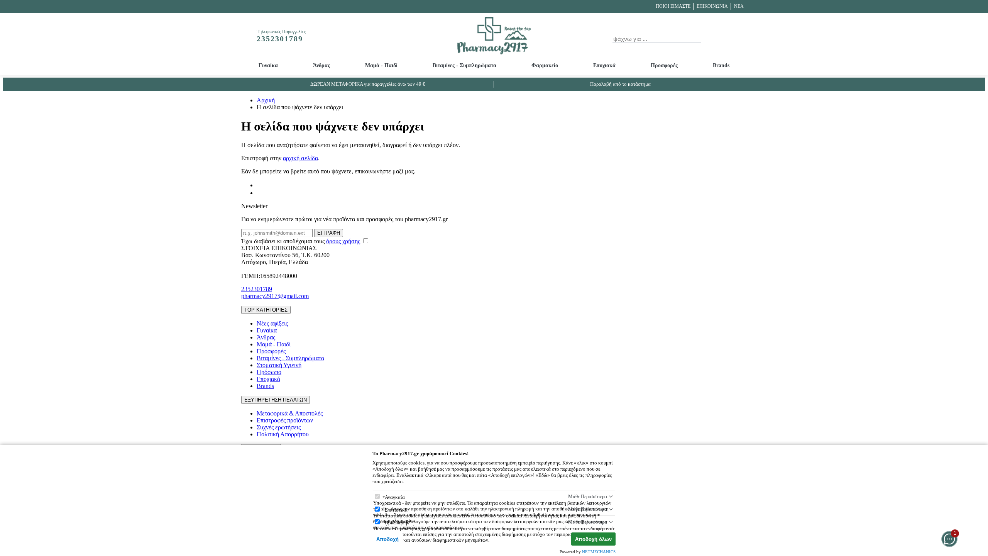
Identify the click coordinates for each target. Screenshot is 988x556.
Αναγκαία (395, 497)
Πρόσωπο (269, 372)
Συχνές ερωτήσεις (279, 427)
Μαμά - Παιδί (381, 65)
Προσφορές (664, 65)
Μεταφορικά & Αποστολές (290, 413)
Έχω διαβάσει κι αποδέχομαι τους (300, 241)
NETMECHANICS (599, 551)
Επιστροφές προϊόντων (285, 420)
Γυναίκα (268, 65)
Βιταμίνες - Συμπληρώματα (464, 65)
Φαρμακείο (544, 65)
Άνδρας (321, 65)
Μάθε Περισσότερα (587, 496)
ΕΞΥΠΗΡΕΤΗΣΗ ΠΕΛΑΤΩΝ (275, 400)
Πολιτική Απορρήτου (283, 434)
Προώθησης (397, 522)
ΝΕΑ (739, 6)
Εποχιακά (604, 65)
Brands (721, 65)
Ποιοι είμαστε (673, 6)
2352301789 (256, 289)
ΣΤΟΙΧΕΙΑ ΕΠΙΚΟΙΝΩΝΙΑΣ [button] (278, 248)
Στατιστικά (396, 510)
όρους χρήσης (343, 241)
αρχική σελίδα (300, 158)
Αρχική (266, 100)
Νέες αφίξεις (272, 323)
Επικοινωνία (712, 6)
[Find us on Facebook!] (260, 185)
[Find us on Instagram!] (260, 193)
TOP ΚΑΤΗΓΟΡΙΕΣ (266, 310)
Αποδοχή (387, 539)
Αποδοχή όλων (593, 539)
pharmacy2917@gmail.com (275, 296)
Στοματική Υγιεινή (279, 365)
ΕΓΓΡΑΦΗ (328, 233)
